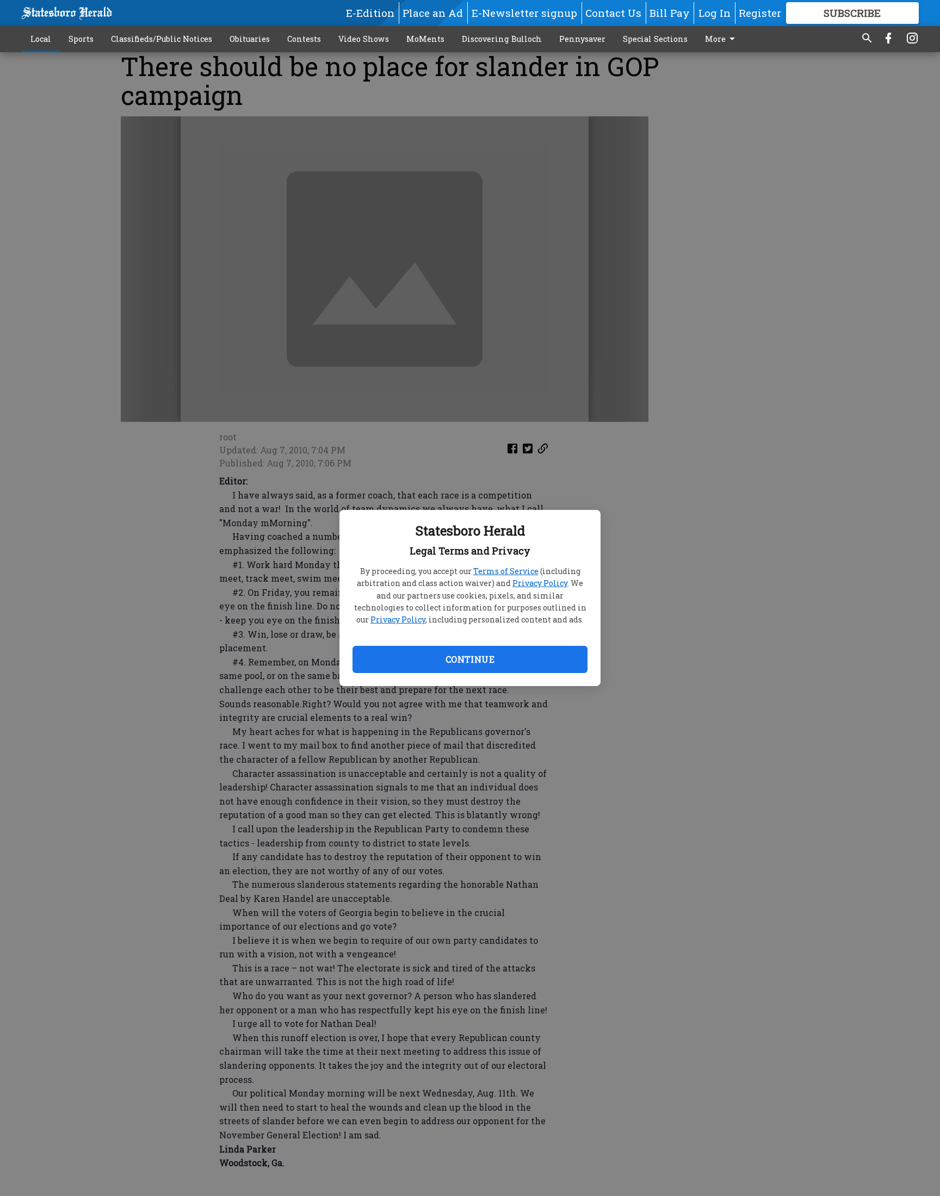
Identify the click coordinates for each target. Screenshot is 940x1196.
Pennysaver (582, 39)
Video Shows (363, 39)
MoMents (425, 39)
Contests (304, 39)
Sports (81, 39)
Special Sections (655, 39)
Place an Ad (433, 13)
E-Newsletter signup (524, 13)
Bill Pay (670, 13)
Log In (714, 13)
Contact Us (613, 13)
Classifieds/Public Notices (161, 39)
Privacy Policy (539, 583)
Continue (470, 659)
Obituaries (250, 39)
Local (40, 39)
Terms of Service (506, 571)
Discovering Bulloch (502, 39)
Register (760, 13)
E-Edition (370, 13)
